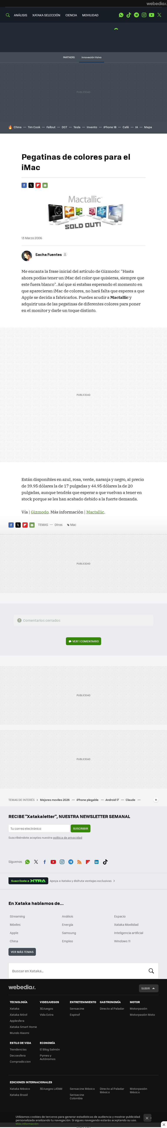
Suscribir (80, 828)
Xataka (14, 1008)
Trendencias (18, 1049)
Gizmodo (39, 512)
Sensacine (77, 1008)
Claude (131, 800)
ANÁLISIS (20, 15)
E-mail (45, 185)
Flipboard (38, 185)
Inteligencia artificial (128, 933)
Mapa (148, 127)
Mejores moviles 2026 (55, 800)
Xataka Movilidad (126, 924)
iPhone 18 (110, 127)
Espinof (75, 1014)
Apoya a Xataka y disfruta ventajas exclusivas (81, 881)
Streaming (17, 916)
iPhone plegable (88, 800)
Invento (92, 127)
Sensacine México (82, 1089)
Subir (145, 988)
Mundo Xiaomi (19, 1033)
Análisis (67, 916)
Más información (27, 1123)
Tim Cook (34, 127)
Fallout (51, 127)
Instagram (144, 15)
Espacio (119, 916)
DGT (64, 127)
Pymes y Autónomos (47, 1057)
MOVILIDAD (90, 15)
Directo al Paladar (112, 1008)
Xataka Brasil (19, 1095)
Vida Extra (46, 1014)
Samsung (69, 933)
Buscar (151, 971)
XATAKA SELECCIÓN (46, 15)
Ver (85, 641)
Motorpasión (138, 1008)
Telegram (136, 15)
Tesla (76, 127)
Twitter (159, 15)
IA (136, 127)
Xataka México (20, 1089)
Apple (14, 933)
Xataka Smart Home (23, 1027)
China (18, 127)
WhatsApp (121, 15)
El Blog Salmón (50, 1049)
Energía (67, 924)
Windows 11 (122, 941)
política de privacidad (67, 837)
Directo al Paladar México (112, 1090)
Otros (59, 524)
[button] (50, 254)
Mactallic (95, 512)
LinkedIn (96, 861)
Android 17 (112, 800)
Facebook (24, 185)
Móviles (15, 924)
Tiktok (128, 15)
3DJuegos (46, 1008)
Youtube (151, 15)
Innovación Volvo (92, 57)
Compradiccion (20, 1061)
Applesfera (17, 1021)
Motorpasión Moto (142, 1014)
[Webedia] (157, 3)
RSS (79, 861)
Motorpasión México (138, 1090)
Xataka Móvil (18, 1014)
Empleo (67, 941)
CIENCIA (71, 15)
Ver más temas (22, 952)
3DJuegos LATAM (51, 1089)
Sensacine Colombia (77, 1096)
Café (126, 127)
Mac (73, 524)
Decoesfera (18, 1055)
